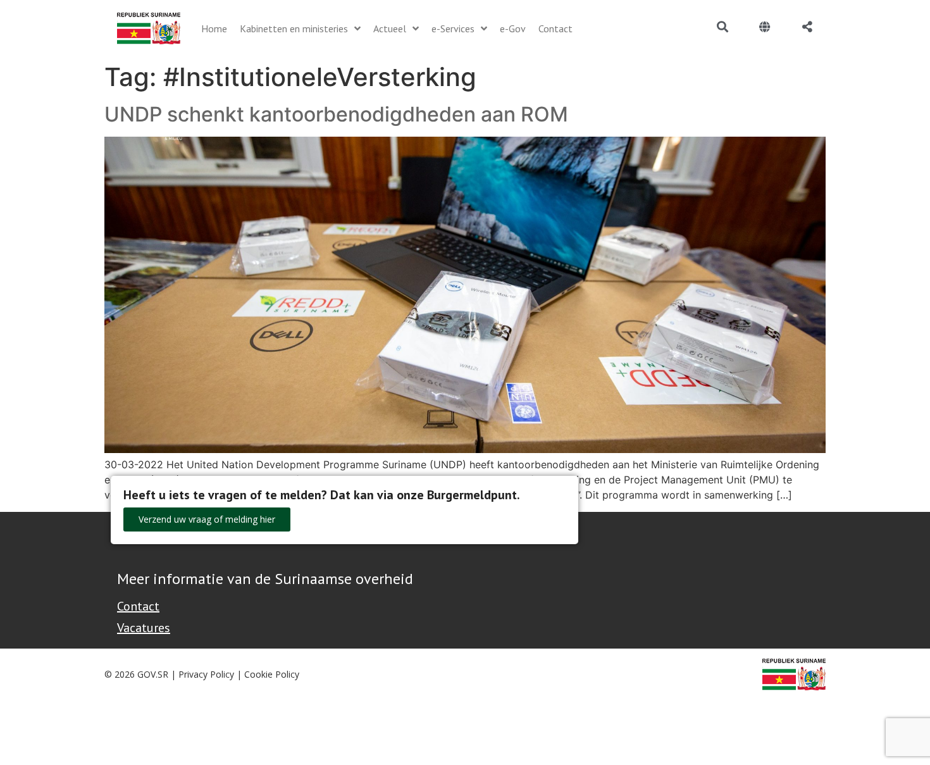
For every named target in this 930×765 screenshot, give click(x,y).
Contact (138, 606)
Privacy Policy (206, 674)
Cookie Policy (271, 674)
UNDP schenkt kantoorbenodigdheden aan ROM (336, 114)
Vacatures (143, 627)
